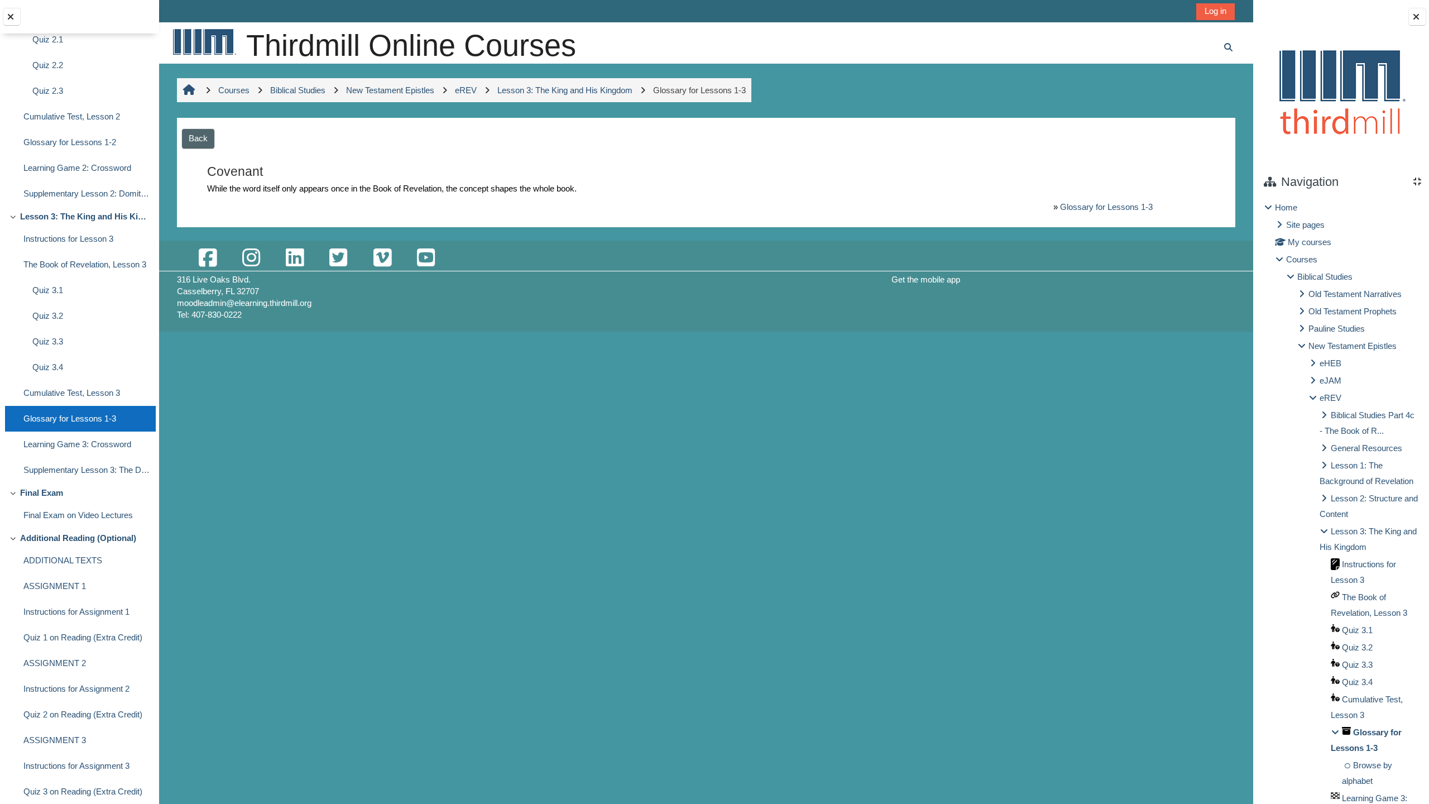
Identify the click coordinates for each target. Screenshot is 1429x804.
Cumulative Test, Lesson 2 (71, 116)
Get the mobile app (925, 279)
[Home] (203, 41)
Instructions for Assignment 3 (76, 765)
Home (1286, 207)
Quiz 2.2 (47, 65)
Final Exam (41, 492)
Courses (1301, 259)
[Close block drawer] (1417, 17)
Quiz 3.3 (47, 341)
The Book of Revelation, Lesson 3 (84, 264)
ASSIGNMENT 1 (54, 586)
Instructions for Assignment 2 (76, 688)
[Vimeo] (382, 258)
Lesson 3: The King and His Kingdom (85, 216)
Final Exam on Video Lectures (78, 515)
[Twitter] (338, 258)
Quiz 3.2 (47, 315)
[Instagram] (251, 258)
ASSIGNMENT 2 (54, 663)
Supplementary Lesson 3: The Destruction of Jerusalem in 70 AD (86, 470)
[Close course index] (12, 17)
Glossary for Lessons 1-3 (69, 418)
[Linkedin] (295, 258)
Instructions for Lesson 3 (68, 238)
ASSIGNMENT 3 (54, 740)
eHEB (1330, 363)
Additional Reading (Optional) (78, 538)
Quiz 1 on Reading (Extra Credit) (82, 637)
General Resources (1366, 448)
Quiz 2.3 (47, 90)
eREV (1330, 398)
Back (198, 138)
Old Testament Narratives (1355, 294)
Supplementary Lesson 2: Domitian (86, 193)
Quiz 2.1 (47, 39)
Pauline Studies (1336, 328)
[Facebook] (207, 258)
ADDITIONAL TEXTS (62, 560)
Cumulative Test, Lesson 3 (71, 393)
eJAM (1330, 380)
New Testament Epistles (1352, 346)
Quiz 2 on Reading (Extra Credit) (82, 714)
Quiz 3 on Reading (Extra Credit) (82, 791)
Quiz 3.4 (47, 367)
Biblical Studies (1325, 276)
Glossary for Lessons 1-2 (69, 142)
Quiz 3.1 (47, 290)
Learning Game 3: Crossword (77, 444)
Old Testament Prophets (1352, 311)
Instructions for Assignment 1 (76, 611)
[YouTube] (426, 258)
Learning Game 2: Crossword (77, 168)
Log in (1215, 11)
